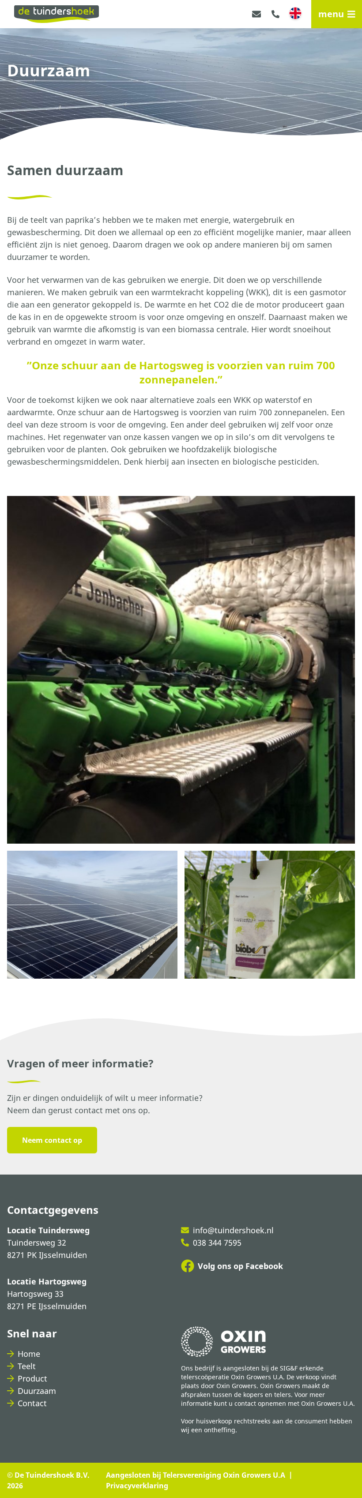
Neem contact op (52, 1140)
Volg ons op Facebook (240, 1266)
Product (32, 1378)
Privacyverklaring (137, 1485)
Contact (32, 1403)
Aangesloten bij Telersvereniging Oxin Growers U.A (195, 1475)
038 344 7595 (217, 1242)
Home (29, 1353)
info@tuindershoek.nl (233, 1230)
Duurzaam (37, 1390)
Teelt (27, 1366)
